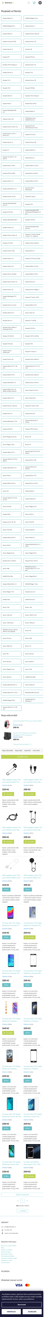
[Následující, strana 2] (22, 1201)
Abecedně (36, 750)
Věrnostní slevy (6, 1252)
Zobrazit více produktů (21, 744)
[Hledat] (28, 3)
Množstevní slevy (6, 1254)
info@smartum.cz (10, 1227)
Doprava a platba (6, 1250)
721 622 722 (8, 1230)
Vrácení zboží (5, 1263)
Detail (6, 889)
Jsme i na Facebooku (11, 1233)
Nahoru (23, 1211)
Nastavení (22, 1304)
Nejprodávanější (7, 750)
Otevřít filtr (22, 757)
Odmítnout (11, 1311)
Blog (2, 1248)
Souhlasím (32, 1311)
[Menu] (40, 3)
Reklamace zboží (6, 1260)
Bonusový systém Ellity (8, 1246)
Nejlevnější (18, 750)
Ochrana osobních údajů (9, 1258)
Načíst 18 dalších (22, 1195)
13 (27, 1201)
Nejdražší (27, 750)
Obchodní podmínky (7, 1256)
